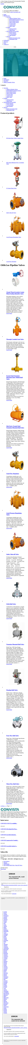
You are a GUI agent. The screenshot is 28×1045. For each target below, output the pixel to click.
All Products (6, 79)
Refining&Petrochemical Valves (16, 19)
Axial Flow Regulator (11, 261)
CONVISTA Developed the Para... (9, 829)
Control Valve (12, 25)
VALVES (8, 17)
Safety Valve (12, 26)
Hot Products (6, 861)
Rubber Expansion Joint (14, 38)
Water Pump (12, 30)
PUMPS (8, 27)
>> (6, 806)
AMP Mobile (6, 864)
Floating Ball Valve (12, 690)
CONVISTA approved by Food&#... (9, 840)
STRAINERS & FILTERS (12, 31)
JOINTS (8, 36)
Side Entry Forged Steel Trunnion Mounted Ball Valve (15, 426)
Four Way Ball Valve (12, 735)
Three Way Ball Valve (12, 784)
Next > (3, 806)
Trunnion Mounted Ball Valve (15, 644)
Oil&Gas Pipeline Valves (15, 18)
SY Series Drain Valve (11, 188)
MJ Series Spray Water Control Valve (14, 138)
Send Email (3, 869)
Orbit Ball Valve (11, 604)
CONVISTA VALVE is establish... (9, 823)
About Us (5, 41)
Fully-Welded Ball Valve (9, 865)
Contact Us (6, 44)
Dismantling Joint (13, 39)
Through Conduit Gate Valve (15, 339)
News (4, 43)
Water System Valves (14, 22)
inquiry (8, 313)
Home (4, 14)
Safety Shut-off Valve (11, 212)
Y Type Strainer (12, 34)
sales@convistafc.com (15, 12)
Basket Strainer (12, 32)
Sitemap (5, 862)
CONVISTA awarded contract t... (9, 846)
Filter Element (12, 35)
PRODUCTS (6, 15)
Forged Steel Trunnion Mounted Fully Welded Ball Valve (14, 377)
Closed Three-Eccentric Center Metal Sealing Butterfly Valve (15, 292)
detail (11, 313)
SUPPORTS (6, 40)
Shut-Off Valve (18, 865)
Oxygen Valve (12, 23)
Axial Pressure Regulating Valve (13, 237)
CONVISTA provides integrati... (8, 834)
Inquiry (2, 857)
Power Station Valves (14, 21)
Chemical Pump (12, 28)
